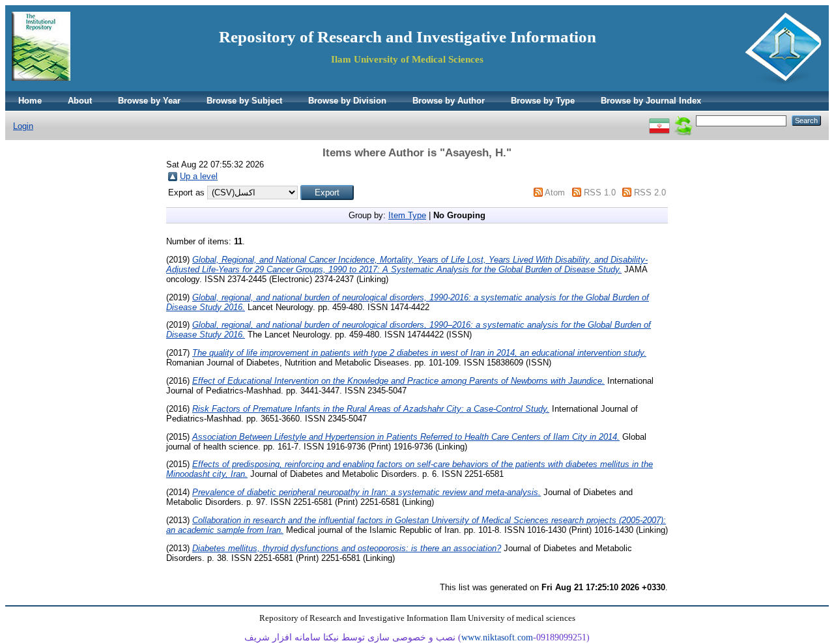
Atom (555, 192)
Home (30, 101)
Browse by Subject (244, 101)
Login (23, 126)
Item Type (407, 215)
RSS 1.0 (600, 192)
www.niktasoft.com (497, 637)
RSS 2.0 (650, 192)
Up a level (199, 176)
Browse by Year (149, 101)
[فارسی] (659, 120)
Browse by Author (448, 101)
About (80, 101)
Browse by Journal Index (651, 101)
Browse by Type (543, 101)
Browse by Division (347, 101)
